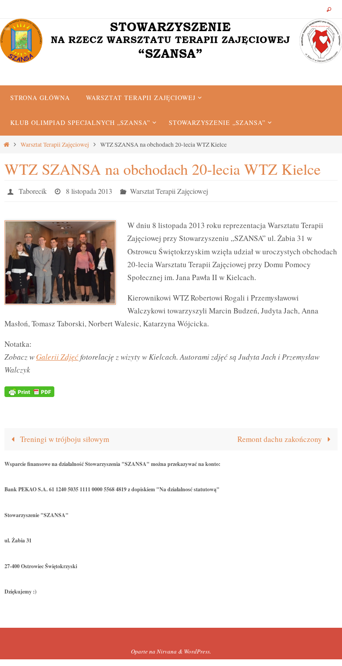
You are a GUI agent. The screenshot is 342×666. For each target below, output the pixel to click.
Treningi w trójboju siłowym (63, 436)
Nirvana (167, 649)
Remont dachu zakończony (280, 436)
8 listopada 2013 (89, 189)
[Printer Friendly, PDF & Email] (29, 388)
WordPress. (197, 649)
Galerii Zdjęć (57, 354)
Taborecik (33, 189)
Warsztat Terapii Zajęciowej (54, 144)
